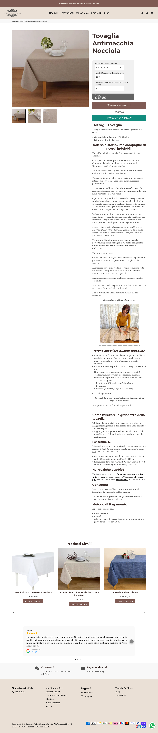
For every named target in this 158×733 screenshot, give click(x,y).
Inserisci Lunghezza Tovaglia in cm (109, 73)
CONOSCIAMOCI (82, 13)
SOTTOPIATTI (68, 13)
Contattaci (51, 699)
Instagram (88, 696)
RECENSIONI (96, 13)
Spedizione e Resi (54, 688)
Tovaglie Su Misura (124, 688)
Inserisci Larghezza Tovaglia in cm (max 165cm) (111, 83)
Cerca (49, 706)
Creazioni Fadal (17, 21)
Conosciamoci (53, 703)
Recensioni (120, 695)
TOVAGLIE (53, 13)
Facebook (88, 692)
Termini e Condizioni (56, 695)
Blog (117, 692)
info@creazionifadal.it (24, 688)
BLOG (106, 13)
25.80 (102, 98)
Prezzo (97, 95)
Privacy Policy (53, 692)
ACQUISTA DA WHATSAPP (120, 118)
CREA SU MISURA (33, 601)
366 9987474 (20, 692)
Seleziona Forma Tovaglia (106, 64)
